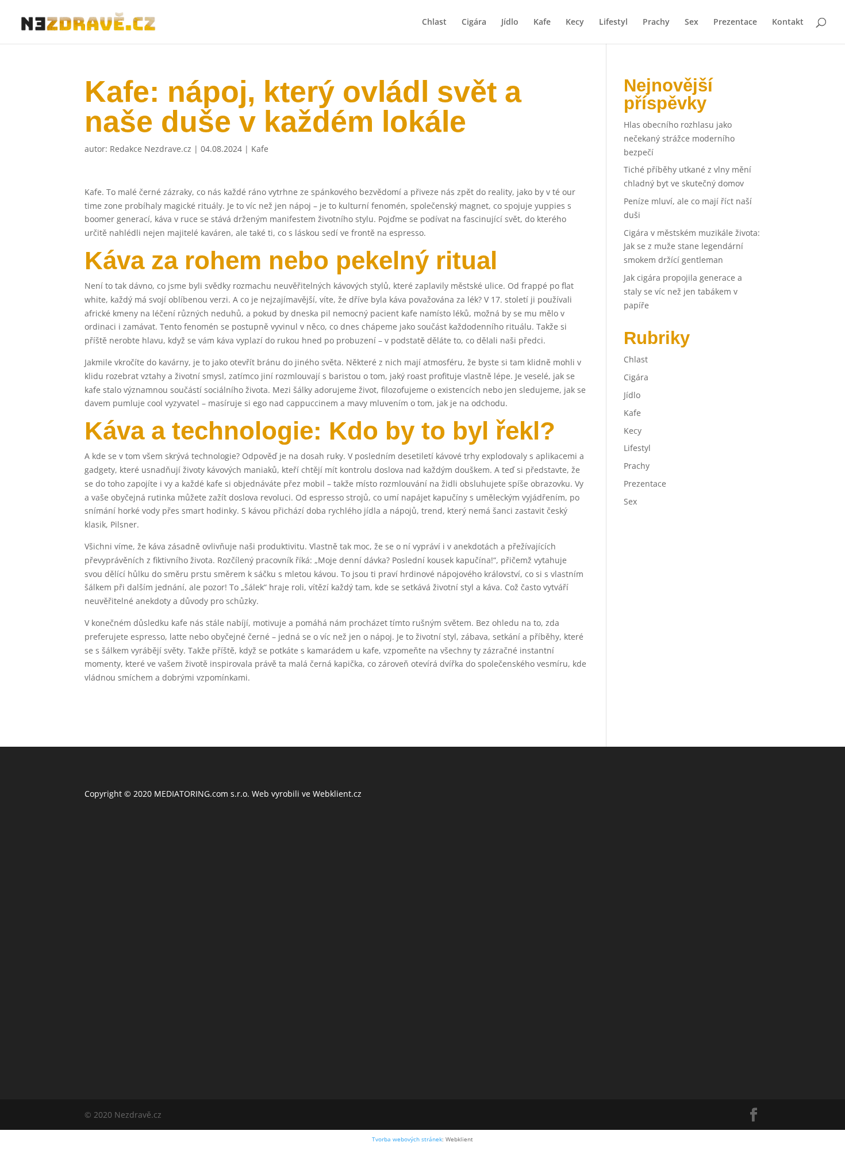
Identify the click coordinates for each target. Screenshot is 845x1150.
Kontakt (788, 22)
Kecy (575, 22)
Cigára (474, 22)
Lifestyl (613, 22)
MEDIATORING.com (191, 793)
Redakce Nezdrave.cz (150, 148)
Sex (691, 22)
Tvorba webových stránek (407, 1139)
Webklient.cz (337, 793)
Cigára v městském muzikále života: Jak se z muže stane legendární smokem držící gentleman (692, 246)
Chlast (434, 22)
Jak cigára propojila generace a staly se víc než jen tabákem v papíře (683, 291)
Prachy (656, 22)
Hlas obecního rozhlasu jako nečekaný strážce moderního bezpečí (679, 138)
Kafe (542, 22)
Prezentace (735, 22)
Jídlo (509, 22)
